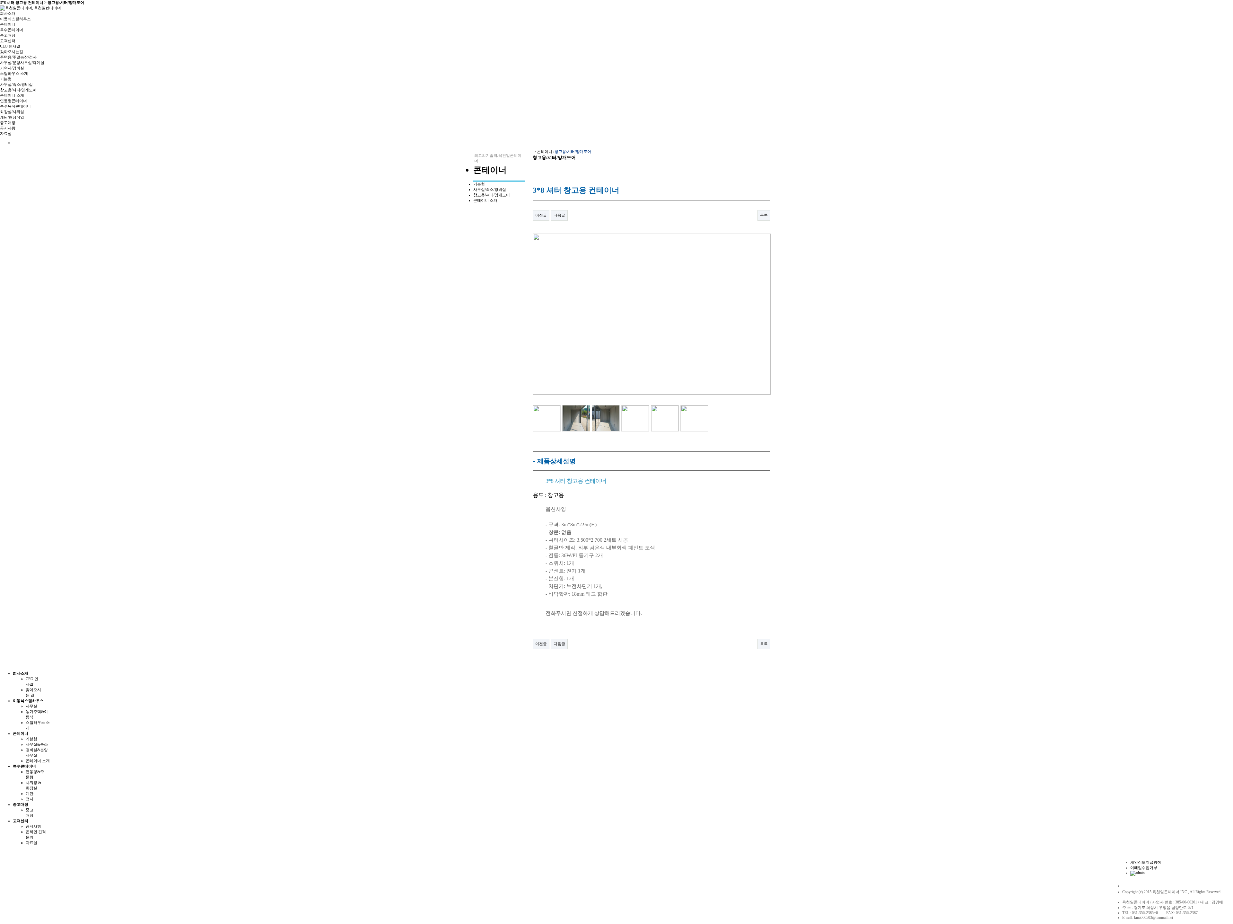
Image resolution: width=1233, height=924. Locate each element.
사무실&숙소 (37, 744)
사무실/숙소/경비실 (16, 84)
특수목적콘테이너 (15, 106)
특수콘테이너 (11, 30)
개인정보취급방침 (1145, 862)
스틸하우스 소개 (14, 73)
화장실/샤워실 (12, 112)
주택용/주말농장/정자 (18, 57)
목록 (764, 215)
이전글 (541, 215)
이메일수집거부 (1143, 868)
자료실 (6, 133)
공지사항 (7, 128)
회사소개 (7, 13)
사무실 (31, 706)
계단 (29, 793)
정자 (29, 799)
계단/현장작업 (12, 117)
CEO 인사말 (10, 46)
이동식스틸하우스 (15, 19)
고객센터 (7, 41)
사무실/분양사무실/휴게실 (22, 62)
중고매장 (7, 35)
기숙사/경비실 (12, 68)
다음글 (559, 215)
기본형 (6, 79)
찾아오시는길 (11, 51)
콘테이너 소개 (12, 95)
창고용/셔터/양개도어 (18, 90)
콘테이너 (7, 24)
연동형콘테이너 (13, 101)
